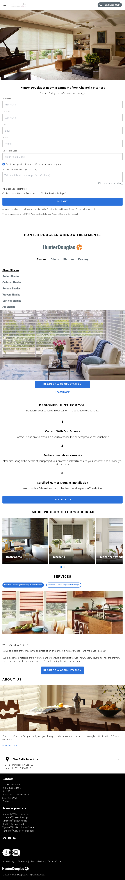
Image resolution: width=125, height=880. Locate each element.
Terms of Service (67, 214)
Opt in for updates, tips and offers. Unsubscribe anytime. (34, 164)
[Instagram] (9, 838)
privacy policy (91, 209)
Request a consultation (62, 670)
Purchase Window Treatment (21, 193)
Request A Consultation (62, 384)
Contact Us (62, 500)
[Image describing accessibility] (11, 852)
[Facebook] (4, 838)
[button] (5, 5)
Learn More (62, 392)
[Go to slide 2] (64, 567)
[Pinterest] (14, 838)
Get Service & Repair (55, 193)
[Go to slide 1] (61, 567)
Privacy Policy (50, 214)
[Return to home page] (19, 5)
